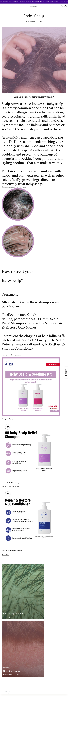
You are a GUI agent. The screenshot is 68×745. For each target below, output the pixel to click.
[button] (62, 6)
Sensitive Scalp (11, 671)
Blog (3, 726)
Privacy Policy (6, 705)
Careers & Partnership (8, 731)
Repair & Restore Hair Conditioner (12, 550)
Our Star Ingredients (8, 723)
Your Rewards (40, 697)
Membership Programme (43, 700)
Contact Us (5, 697)
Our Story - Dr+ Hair (8, 720)
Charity (4, 728)
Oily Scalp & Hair (13, 613)
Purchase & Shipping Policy (10, 708)
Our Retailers (40, 705)
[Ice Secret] (34, 6)
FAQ (3, 702)
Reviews (4, 700)
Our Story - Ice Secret (8, 717)
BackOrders (39, 708)
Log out (4, 692)
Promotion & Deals (41, 702)
